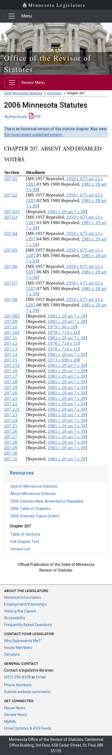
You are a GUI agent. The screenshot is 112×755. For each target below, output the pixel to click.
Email (40, 677)
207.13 (10, 349)
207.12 (10, 343)
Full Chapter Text (24, 541)
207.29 (10, 447)
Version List (20, 549)
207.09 (10, 321)
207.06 (10, 266)
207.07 (10, 283)
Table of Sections (25, 534)
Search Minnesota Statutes (33, 486)
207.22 (10, 403)
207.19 (10, 387)
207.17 (10, 376)
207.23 (10, 414)
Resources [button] (22, 473)
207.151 (12, 365)
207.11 (10, 337)
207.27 (10, 436)
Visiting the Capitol (20, 611)
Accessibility (14, 618)
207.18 (10, 381)
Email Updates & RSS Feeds (27, 728)
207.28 (10, 442)
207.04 (10, 233)
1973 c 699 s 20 (63, 360)
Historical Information (22, 597)
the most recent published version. (33, 134)
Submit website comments (27, 692)
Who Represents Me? (22, 641)
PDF (37, 116)
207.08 (10, 299)
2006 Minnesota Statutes (23, 93)
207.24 (10, 420)
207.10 (10, 327)
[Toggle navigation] (11, 16)
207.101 (12, 332)
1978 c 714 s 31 (63, 332)
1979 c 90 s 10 (62, 327)
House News (14, 708)
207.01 (10, 178)
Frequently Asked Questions (28, 625)
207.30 (10, 453)
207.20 (10, 392)
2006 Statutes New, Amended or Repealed (46, 501)
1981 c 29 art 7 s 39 (66, 211)
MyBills (10, 721)
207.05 (10, 250)
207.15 (10, 360)
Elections (54, 93)
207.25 (10, 425)
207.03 (10, 217)
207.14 (10, 354)
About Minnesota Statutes (33, 493)
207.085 (12, 316)
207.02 (10, 195)
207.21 (10, 398)
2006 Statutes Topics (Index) (35, 516)
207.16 (10, 370)
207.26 (10, 431)
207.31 (10, 458)
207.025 (12, 211)
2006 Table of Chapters (30, 508)
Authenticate (16, 116)
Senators (12, 654)
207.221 (12, 409)
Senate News (15, 714)
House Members (18, 647)
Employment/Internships (25, 604)
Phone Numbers (18, 685)
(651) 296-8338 (17, 677)
